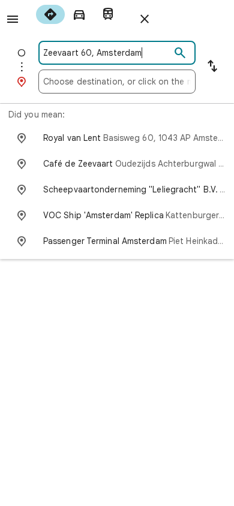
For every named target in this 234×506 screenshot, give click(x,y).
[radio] (50, 14)
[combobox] (106, 53)
